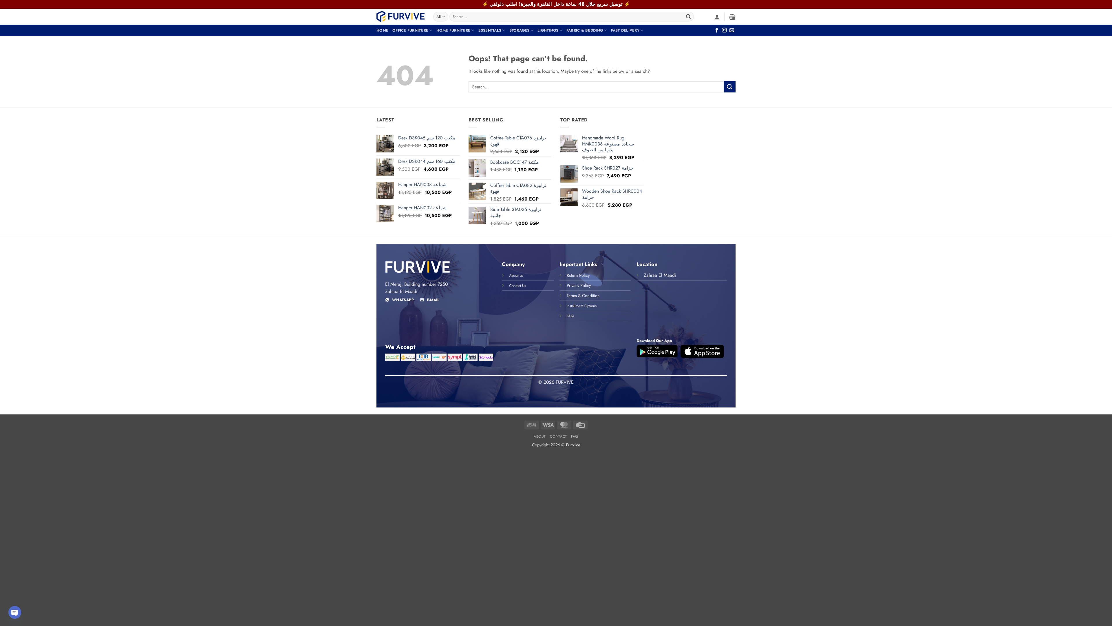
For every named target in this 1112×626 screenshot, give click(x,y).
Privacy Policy (579, 285)
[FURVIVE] (400, 16)
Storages (519, 30)
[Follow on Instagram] (724, 30)
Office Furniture (410, 30)
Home (382, 30)
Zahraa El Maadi (660, 275)
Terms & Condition (583, 296)
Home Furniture (453, 30)
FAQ (574, 436)
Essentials (490, 30)
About (540, 436)
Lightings (547, 30)
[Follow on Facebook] (716, 30)
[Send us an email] (731, 30)
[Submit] (688, 17)
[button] (717, 16)
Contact (558, 436)
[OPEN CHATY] (14, 612)
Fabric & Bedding (584, 30)
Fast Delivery (625, 30)
